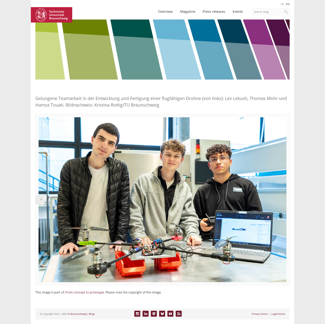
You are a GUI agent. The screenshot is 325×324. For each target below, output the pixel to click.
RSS (179, 314)
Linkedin (146, 314)
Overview (165, 11)
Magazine (187, 11)
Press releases (214, 11)
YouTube (170, 314)
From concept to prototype (84, 292)
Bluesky (162, 314)
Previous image (40, 199)
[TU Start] (51, 14)
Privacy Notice (260, 314)
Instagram (137, 314)
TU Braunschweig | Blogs (81, 314)
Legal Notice (278, 314)
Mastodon (154, 314)
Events (238, 11)
